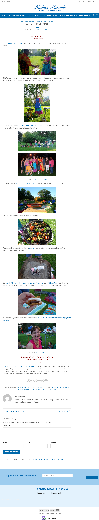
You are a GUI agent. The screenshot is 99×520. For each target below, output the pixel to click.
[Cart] (97, 15)
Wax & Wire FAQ (84, 15)
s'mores (54, 389)
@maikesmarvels (54, 493)
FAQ (89, 1)
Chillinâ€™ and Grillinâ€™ (15, 43)
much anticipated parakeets (26, 184)
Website (53, 442)
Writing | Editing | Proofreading (13, 15)
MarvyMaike (45, 29)
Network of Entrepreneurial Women (29, 125)
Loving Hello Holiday (60, 411)
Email (29, 442)
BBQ (58, 387)
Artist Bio (35, 15)
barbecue (53, 387)
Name (5, 442)
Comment (7, 426)
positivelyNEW (47, 389)
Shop (76, 15)
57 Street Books (52, 283)
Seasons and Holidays (28, 21)
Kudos (43, 15)
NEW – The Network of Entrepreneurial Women (20, 366)
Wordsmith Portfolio (55, 15)
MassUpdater (40, 352)
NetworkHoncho (41, 179)
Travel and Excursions (45, 21)
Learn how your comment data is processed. (47, 459)
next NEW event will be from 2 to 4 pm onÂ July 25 (25, 283)
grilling (62, 387)
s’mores (31, 248)
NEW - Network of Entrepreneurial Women (30, 389)
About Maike (82, 1)
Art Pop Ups (68, 15)
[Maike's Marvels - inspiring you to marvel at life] (50, 7)
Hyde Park (67, 387)
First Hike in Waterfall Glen (15, 411)
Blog (28, 15)
